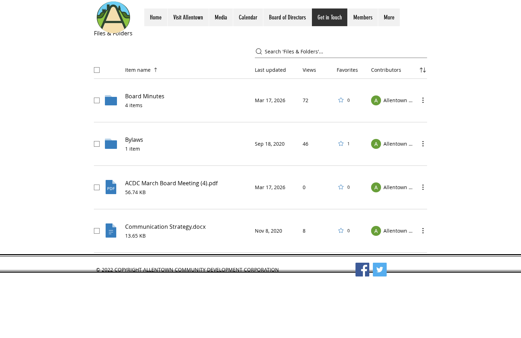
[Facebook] (362, 269)
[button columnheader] (423, 70)
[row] (260, 68)
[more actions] (423, 100)
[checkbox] (97, 70)
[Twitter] (380, 269)
